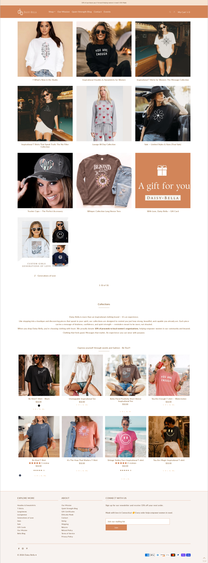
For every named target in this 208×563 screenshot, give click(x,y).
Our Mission (22, 530)
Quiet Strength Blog (70, 508)
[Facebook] (18, 548)
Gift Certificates (68, 511)
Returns (65, 527)
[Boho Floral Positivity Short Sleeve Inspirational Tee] (125, 375)
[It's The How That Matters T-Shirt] (82, 436)
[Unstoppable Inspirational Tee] (82, 375)
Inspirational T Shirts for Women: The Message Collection (163, 80)
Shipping (65, 524)
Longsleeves (22, 511)
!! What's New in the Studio (45, 80)
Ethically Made (67, 515)
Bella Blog (21, 533)
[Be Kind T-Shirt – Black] (39, 375)
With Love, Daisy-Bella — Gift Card (163, 211)
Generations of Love (25, 518)
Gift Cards (21, 527)
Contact (65, 518)
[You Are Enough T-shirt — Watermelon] (169, 375)
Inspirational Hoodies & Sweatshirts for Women (104, 80)
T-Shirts (20, 508)
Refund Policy (67, 530)
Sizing (64, 521)
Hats (19, 521)
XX (130, 411)
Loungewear (22, 515)
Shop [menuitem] (51, 11)
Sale (19, 524)
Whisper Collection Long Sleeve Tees (104, 211)
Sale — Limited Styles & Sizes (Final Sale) (163, 144)
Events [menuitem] (107, 11)
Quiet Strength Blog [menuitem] (82, 11)
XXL (43, 409)
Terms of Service (68, 533)
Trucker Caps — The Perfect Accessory (45, 211)
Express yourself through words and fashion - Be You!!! (104, 348)
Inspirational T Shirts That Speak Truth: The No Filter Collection (45, 145)
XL (40, 409)
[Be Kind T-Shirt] (39, 436)
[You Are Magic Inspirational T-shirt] (169, 436)
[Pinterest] (27, 548)
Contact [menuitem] (98, 11)
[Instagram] (23, 548)
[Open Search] (170, 12)
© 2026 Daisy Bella (26, 555)
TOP (204, 560)
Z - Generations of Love (45, 275)
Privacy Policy (67, 536)
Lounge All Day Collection (103, 144)
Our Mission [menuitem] (63, 11)
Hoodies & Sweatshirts (26, 505)
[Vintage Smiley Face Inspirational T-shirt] (125, 436)
